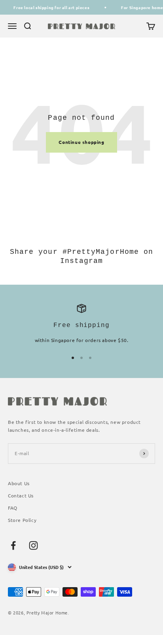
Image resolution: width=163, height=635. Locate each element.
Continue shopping (81, 142)
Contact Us (21, 495)
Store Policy (22, 520)
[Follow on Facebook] (13, 545)
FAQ (12, 508)
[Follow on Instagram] (33, 545)
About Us (19, 483)
